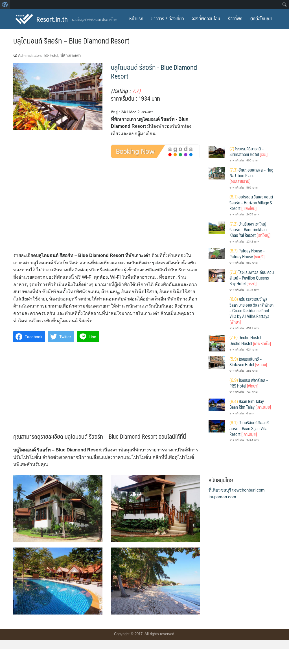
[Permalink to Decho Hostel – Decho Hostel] (217, 342)
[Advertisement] (106, 210)
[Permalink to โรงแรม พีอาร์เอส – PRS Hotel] (217, 385)
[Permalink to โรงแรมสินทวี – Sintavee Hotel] (217, 362)
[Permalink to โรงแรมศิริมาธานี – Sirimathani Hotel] (217, 151)
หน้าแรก (136, 18)
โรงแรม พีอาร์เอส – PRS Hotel (248, 383)
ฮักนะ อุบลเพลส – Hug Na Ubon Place (251, 175)
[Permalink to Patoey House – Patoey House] (217, 253)
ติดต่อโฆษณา (261, 18)
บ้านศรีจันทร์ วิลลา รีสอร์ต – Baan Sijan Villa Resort (249, 428)
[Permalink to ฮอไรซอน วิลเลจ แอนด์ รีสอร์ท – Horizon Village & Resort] (217, 202)
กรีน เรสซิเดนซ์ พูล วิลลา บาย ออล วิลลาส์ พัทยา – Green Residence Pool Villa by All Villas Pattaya (251, 310)
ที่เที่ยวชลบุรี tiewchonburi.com (237, 490)
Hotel (54, 55)
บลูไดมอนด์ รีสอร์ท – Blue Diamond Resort (71, 40)
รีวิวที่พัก (235, 18)
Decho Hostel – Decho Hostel (250, 340)
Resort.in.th (52, 19)
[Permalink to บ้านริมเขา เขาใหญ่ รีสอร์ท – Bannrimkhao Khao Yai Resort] (217, 226)
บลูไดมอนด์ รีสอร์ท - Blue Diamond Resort (154, 71)
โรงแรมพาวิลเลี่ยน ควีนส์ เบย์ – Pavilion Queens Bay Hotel (251, 277)
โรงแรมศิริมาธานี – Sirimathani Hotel (248, 151)
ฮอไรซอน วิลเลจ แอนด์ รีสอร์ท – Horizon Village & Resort (251, 202)
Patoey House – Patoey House (247, 253)
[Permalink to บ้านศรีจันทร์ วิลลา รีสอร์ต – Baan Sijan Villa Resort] (217, 425)
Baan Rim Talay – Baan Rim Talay (250, 404)
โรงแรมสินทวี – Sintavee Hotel (248, 361)
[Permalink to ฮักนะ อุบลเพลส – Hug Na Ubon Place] (217, 172)
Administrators (30, 55)
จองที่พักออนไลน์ (206, 18)
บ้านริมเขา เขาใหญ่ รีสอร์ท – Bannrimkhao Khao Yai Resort (249, 229)
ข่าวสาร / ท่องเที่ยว (167, 18)
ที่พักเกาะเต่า (70, 55)
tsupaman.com (222, 496)
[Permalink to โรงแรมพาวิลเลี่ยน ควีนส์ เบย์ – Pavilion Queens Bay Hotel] (217, 275)
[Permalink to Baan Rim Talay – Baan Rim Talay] (217, 404)
